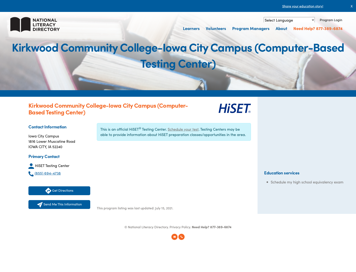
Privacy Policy (180, 227)
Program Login (331, 19)
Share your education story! (302, 6)
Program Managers (250, 28)
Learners (191, 28)
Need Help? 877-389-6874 (318, 28)
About (281, 28)
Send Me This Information (62, 204)
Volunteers (216, 28)
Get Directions (62, 190)
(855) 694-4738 (48, 173)
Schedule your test (183, 129)
